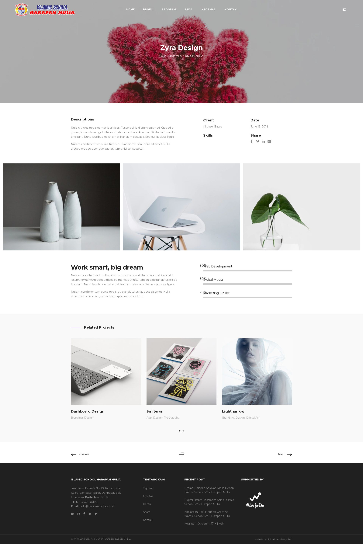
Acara (146, 512)
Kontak (147, 520)
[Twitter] (96, 513)
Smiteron (155, 411)
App (149, 417)
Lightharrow (233, 411)
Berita (147, 504)
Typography (171, 417)
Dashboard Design (87, 411)
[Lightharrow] (257, 371)
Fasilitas (148, 496)
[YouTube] (72, 513)
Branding (77, 417)
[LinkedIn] (90, 513)
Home (163, 56)
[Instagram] (78, 513)
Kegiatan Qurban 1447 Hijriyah (204, 523)
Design (89, 417)
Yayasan (148, 488)
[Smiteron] (181, 371)
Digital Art (252, 417)
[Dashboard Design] (106, 371)
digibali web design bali (279, 539)
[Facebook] (84, 513)
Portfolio (176, 56)
